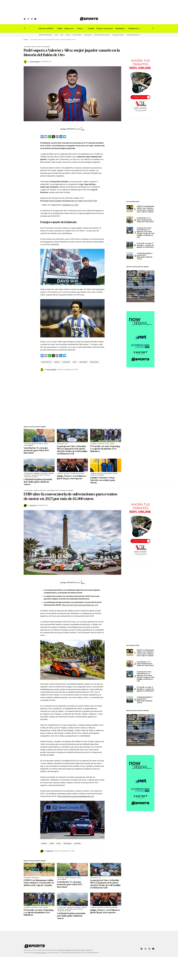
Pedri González (94, 362)
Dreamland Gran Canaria (101, 34)
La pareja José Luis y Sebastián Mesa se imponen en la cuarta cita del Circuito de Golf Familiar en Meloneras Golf (145, 232)
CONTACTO (89, 950)
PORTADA (38, 46)
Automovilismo (28, 473)
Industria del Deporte (45, 34)
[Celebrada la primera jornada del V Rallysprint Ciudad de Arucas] (39, 465)
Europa (59, 843)
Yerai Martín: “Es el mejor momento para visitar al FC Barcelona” (145, 220)
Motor (42, 475)
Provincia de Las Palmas (31, 476)
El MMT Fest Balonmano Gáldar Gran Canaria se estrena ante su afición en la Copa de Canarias (145, 209)
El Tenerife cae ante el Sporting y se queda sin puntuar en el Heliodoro (145, 245)
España (52, 843)
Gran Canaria (83, 362)
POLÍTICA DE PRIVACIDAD (64, 950)
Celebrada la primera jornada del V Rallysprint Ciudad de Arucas (144, 256)
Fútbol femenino (28, 445)
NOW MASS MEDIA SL (41, 952)
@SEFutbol (62, 201)
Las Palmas (77, 843)
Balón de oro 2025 (46, 362)
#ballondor (70, 201)
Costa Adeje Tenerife (133, 34)
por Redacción (132, 283)
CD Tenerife (87, 34)
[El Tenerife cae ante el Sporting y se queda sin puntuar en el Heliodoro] (105, 435)
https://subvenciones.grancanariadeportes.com (80, 605)
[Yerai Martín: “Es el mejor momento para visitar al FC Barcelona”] (39, 435)
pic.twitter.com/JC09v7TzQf (86, 201)
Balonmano (132, 275)
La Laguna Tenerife (118, 34)
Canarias (56, 362)
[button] (25, 28)
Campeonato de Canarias (41, 473)
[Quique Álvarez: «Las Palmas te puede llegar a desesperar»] (72, 465)
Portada (26, 39)
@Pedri (43, 201)
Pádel (68, 34)
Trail (56, 34)
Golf (62, 34)
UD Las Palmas (77, 34)
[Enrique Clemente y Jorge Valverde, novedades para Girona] (105, 465)
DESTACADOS (27, 46)
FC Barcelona (66, 362)
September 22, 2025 (70, 205)
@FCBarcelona (52, 201)
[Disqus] (72, 396)
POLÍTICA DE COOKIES (78, 950)
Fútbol (34, 46)
